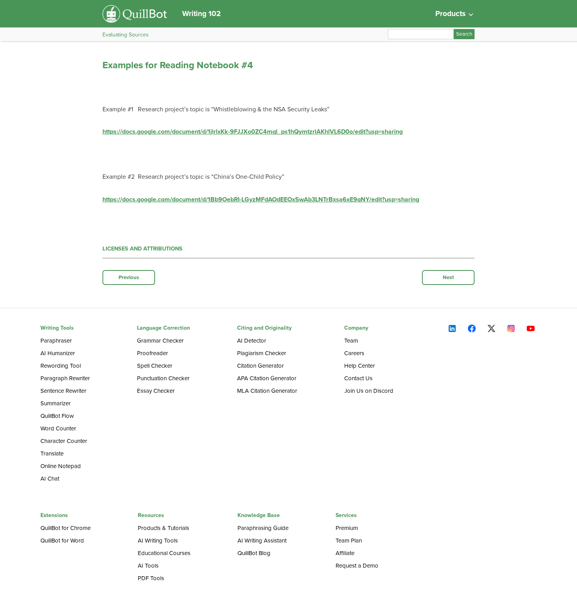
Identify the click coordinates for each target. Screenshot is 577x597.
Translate (52, 453)
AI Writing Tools (158, 540)
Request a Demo (357, 565)
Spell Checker (154, 365)
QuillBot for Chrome (65, 528)
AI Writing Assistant (262, 540)
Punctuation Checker (163, 378)
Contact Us (358, 378)
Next (448, 277)
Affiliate (345, 553)
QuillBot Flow (57, 415)
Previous (129, 277)
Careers (354, 353)
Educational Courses (164, 553)
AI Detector (251, 340)
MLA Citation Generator (267, 390)
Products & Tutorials (163, 528)
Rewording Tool (60, 365)
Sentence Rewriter (63, 390)
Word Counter (58, 428)
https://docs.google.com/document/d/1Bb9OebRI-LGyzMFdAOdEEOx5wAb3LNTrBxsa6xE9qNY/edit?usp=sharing (260, 199)
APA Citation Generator (266, 378)
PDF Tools (151, 578)
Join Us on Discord (368, 390)
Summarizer (55, 403)
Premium (347, 528)
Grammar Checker (160, 340)
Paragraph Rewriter (65, 378)
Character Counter (63, 441)
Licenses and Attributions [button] (142, 248)
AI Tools (148, 565)
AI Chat (49, 478)
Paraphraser (56, 340)
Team (351, 340)
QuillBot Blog (253, 553)
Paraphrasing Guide (262, 528)
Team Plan (349, 540)
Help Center (359, 365)
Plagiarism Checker (261, 353)
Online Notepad (60, 466)
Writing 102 (201, 13)
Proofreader (152, 353)
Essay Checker (156, 390)
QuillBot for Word (62, 540)
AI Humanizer (57, 353)
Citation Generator (260, 365)
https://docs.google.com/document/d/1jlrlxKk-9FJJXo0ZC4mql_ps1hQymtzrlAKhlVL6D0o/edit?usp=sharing (252, 132)
